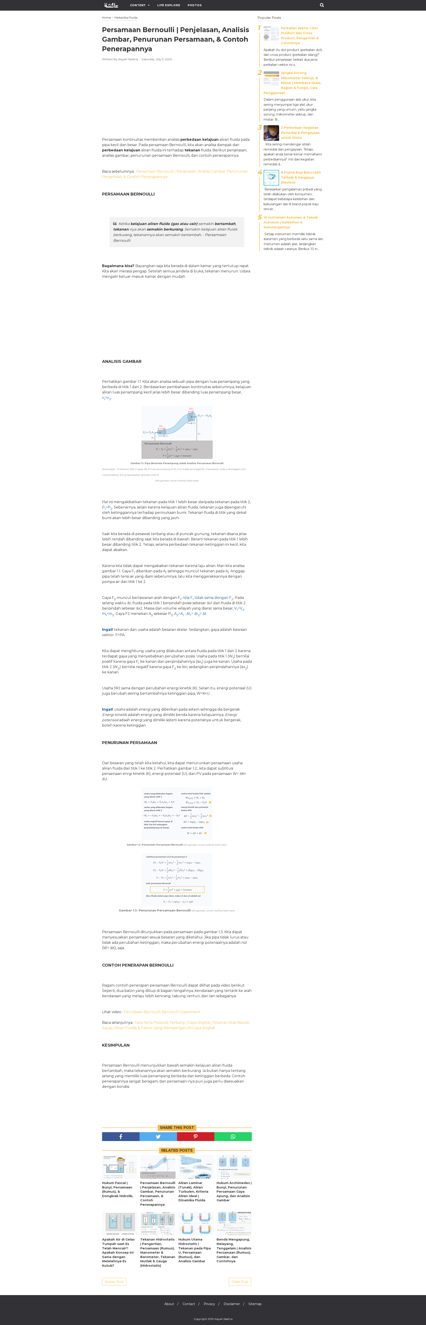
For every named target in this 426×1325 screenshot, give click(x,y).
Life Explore (168, 5)
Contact (189, 1304)
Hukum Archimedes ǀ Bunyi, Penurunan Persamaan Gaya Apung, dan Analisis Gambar (234, 1191)
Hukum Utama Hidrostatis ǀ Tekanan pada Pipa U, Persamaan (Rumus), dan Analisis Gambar (194, 1250)
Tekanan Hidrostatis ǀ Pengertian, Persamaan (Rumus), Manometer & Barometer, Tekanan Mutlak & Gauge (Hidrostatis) (157, 1252)
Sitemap (255, 1304)
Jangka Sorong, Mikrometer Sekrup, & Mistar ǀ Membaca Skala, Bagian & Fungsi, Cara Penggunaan (292, 83)
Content (138, 5)
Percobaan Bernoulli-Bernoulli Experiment (162, 1012)
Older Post (240, 1282)
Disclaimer (232, 1304)
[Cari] (322, 5)
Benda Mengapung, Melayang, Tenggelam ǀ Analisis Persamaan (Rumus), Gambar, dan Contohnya (234, 1250)
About (169, 1304)
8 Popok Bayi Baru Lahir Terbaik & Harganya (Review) (301, 177)
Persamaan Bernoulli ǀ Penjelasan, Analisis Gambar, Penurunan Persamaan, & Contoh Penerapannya (157, 1194)
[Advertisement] (177, 97)
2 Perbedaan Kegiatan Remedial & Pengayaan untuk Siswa (300, 133)
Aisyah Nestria (223, 1319)
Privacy (209, 1304)
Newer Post (114, 1282)
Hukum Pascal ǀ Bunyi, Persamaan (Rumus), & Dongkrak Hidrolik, (117, 1189)
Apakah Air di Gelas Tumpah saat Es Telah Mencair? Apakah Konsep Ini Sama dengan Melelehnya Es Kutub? (118, 1252)
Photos (195, 5)
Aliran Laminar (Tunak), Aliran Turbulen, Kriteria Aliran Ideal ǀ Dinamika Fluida (193, 1191)
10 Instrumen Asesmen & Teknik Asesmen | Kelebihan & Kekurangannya (291, 222)
